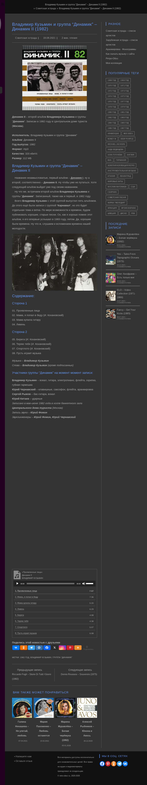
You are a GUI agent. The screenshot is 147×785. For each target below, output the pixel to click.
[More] (78, 647)
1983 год (124, 118)
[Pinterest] (70, 647)
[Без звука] (83, 583)
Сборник (112, 192)
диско (123, 213)
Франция (112, 208)
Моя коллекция (114, 63)
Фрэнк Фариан (128, 208)
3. (25, 603)
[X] (54, 647)
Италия (111, 176)
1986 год (112, 128)
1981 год (124, 112)
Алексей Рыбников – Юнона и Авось (87, 729)
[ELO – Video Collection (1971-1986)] (111, 296)
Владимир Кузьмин (40, 657)
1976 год (112, 102)
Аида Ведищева (115, 149)
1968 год (112, 80)
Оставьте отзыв (24, 761)
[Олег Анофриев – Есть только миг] (111, 278)
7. (21, 627)
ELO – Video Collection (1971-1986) (126, 294)
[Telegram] (31, 647)
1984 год (112, 123)
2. (26, 597)
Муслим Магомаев (117, 187)
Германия (121, 160)
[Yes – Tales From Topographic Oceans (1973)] (111, 260)
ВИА (109, 160)
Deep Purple (127, 139)
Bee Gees (128, 134)
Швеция (112, 213)
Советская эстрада (26, 38)
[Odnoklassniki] (23, 647)
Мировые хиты (115, 181)
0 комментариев (124, 247)
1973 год (124, 91)
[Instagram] (62, 647)
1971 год (124, 86)
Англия (130, 155)
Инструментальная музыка (122, 171)
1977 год (124, 102)
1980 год (112, 112)
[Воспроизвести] (17, 583)
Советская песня (117, 197)
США (133, 187)
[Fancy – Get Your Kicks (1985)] (111, 314)
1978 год (112, 107)
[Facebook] (47, 647)
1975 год (124, 96)
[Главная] (32, 8)
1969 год (124, 80)
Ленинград (125, 176)
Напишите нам (23, 756)
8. (26, 633)
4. (19, 609)
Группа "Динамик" (62, 657)
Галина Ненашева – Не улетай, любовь (22, 729)
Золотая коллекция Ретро (121, 165)
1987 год (124, 128)
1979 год (124, 107)
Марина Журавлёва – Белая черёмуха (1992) (65, 731)
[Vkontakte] (16, 647)
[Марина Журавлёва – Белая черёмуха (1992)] (111, 240)
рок (133, 213)
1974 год (112, 96)
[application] (55, 583)
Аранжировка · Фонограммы (121, 49)
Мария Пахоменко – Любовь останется (43, 729)
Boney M (112, 139)
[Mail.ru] (39, 647)
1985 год (124, 123)
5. (19, 615)
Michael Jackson (116, 144)
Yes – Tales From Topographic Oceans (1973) (128, 258)
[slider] (90, 583)
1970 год (112, 86)
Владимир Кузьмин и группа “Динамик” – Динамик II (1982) (90, 8)
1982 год (24, 657)
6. (21, 621)
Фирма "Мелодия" (116, 203)
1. (26, 591)
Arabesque (113, 134)
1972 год (112, 91)
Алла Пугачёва (115, 155)
